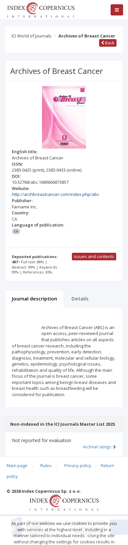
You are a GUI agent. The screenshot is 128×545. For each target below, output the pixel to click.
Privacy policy (77, 465)
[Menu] (117, 9)
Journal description (34, 298)
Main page (17, 465)
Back (109, 43)
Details (80, 298)
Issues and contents (94, 256)
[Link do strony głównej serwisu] (40, 9)
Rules (46, 465)
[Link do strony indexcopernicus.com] (64, 502)
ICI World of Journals (31, 36)
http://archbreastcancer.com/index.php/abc (55, 194)
